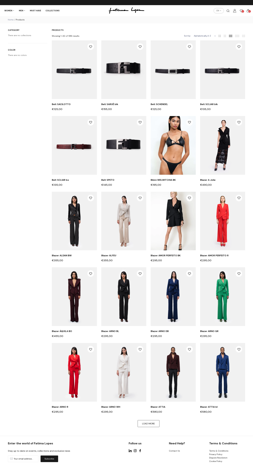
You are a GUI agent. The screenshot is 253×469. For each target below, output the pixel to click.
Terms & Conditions (218, 450)
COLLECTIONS (53, 10)
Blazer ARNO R (60, 406)
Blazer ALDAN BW (62, 255)
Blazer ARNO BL (110, 331)
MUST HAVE (35, 10)
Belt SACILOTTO (61, 104)
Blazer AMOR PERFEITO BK (166, 255)
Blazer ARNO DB (160, 331)
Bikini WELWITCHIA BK (163, 179)
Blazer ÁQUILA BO (62, 331)
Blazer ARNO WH (110, 406)
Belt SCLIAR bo (60, 179)
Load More (148, 423)
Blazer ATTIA (158, 406)
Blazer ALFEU (108, 255)
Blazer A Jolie (208, 179)
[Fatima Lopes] (126, 11)
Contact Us (174, 450)
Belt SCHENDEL (159, 104)
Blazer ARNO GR (209, 331)
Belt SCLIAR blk (209, 104)
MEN (21, 10)
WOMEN (8, 10)
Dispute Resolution (218, 457)
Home (11, 19)
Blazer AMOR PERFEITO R (214, 255)
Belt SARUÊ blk (109, 104)
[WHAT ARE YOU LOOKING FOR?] (228, 10)
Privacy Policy (215, 454)
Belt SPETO (107, 179)
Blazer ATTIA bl (209, 406)
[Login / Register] (234, 10)
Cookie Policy (215, 461)
